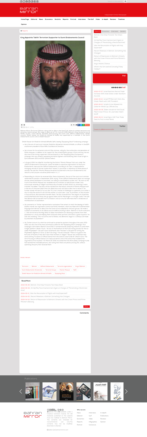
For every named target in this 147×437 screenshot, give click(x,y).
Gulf (124, 87)
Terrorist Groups (51, 270)
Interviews (82, 19)
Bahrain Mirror (29, 10)
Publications (30, 379)
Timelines (121, 19)
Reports (65, 19)
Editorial (34, 19)
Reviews (113, 19)
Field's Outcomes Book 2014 (117, 386)
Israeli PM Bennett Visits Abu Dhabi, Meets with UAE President (109, 100)
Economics (49, 19)
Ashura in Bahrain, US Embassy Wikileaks (49, 388)
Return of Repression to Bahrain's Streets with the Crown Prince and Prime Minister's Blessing (53, 301)
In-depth (105, 19)
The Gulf (91, 19)
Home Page (25, 19)
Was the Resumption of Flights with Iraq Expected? (44, 293)
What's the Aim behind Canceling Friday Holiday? (108, 68)
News (41, 19)
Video (98, 19)
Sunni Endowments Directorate (32, 270)
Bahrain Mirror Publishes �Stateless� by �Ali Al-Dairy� (66, 388)
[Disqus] (55, 345)
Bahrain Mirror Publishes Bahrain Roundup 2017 (32, 388)
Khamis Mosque (65, 270)
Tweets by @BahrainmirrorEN (104, 129)
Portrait (73, 19)
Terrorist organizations (65, 266)
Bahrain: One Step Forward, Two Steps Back (42, 285)
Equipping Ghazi (60, 273)
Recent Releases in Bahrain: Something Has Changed (45, 296)
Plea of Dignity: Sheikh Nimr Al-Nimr (100, 387)
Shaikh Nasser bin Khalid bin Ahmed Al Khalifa (37, 273)
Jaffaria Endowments (47, 266)
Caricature (92, 425)
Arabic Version (25, 257)
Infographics (93, 422)
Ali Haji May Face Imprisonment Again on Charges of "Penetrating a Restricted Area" (54, 289)
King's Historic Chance (102, 64)
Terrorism (25, 266)
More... (86, 306)
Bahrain (34, 266)
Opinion (24, 24)
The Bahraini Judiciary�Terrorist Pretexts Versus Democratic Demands (83, 389)
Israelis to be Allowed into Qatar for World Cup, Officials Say (108, 105)
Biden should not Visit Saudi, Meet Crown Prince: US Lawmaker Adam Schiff (109, 112)
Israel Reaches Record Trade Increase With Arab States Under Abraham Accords (110, 94)
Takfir (75, 270)
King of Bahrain (80, 266)
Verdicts (58, 19)
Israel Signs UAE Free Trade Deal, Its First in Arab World (109, 118)
